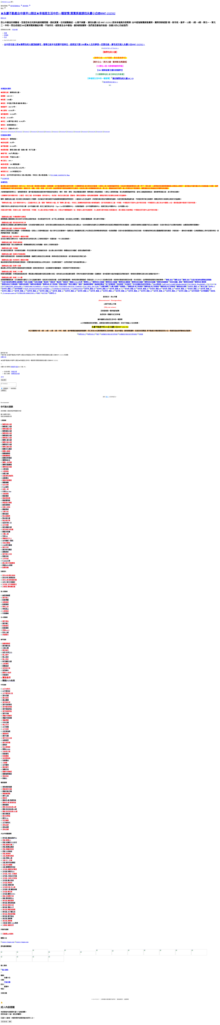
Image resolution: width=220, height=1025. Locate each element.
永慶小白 (3, 357)
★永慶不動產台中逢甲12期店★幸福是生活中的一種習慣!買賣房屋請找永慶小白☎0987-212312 (58, 13)
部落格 (6, 35)
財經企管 (14, 371)
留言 (16, 367)
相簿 (5, 33)
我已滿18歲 (4, 1021)
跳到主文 (3, 18)
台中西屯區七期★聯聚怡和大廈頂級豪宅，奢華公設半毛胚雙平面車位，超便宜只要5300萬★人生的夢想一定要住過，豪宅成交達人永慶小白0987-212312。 (74, 44)
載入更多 (3, 380)
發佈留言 (3, 390)
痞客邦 (13, 367)
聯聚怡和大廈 (15, 373)
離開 (10, 1021)
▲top (2, 376)
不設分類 (15, 29)
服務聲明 (126, 999)
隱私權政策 (120, 999)
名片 (5, 37)
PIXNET (97, 999)
